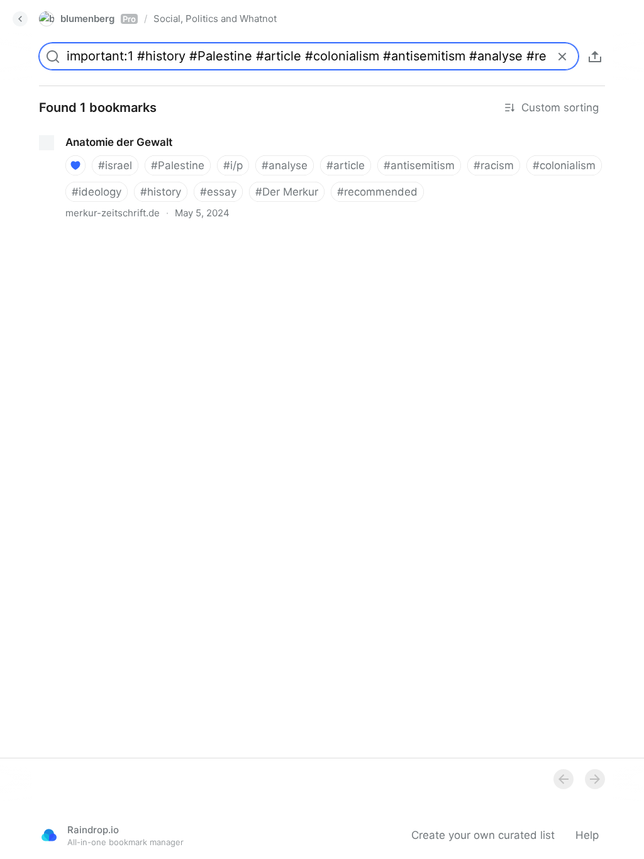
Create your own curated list (483, 835)
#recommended (377, 192)
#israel (115, 165)
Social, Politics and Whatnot (215, 19)
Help (587, 835)
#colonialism (564, 165)
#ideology (96, 192)
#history (160, 192)
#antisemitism (419, 165)
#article (345, 165)
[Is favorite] (75, 165)
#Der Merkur (286, 192)
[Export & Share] (595, 57)
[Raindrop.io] (49, 835)
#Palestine (177, 165)
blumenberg (98, 19)
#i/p (233, 165)
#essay (218, 192)
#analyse (285, 165)
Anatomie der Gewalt (81, 131)
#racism (494, 165)
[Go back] (20, 18)
